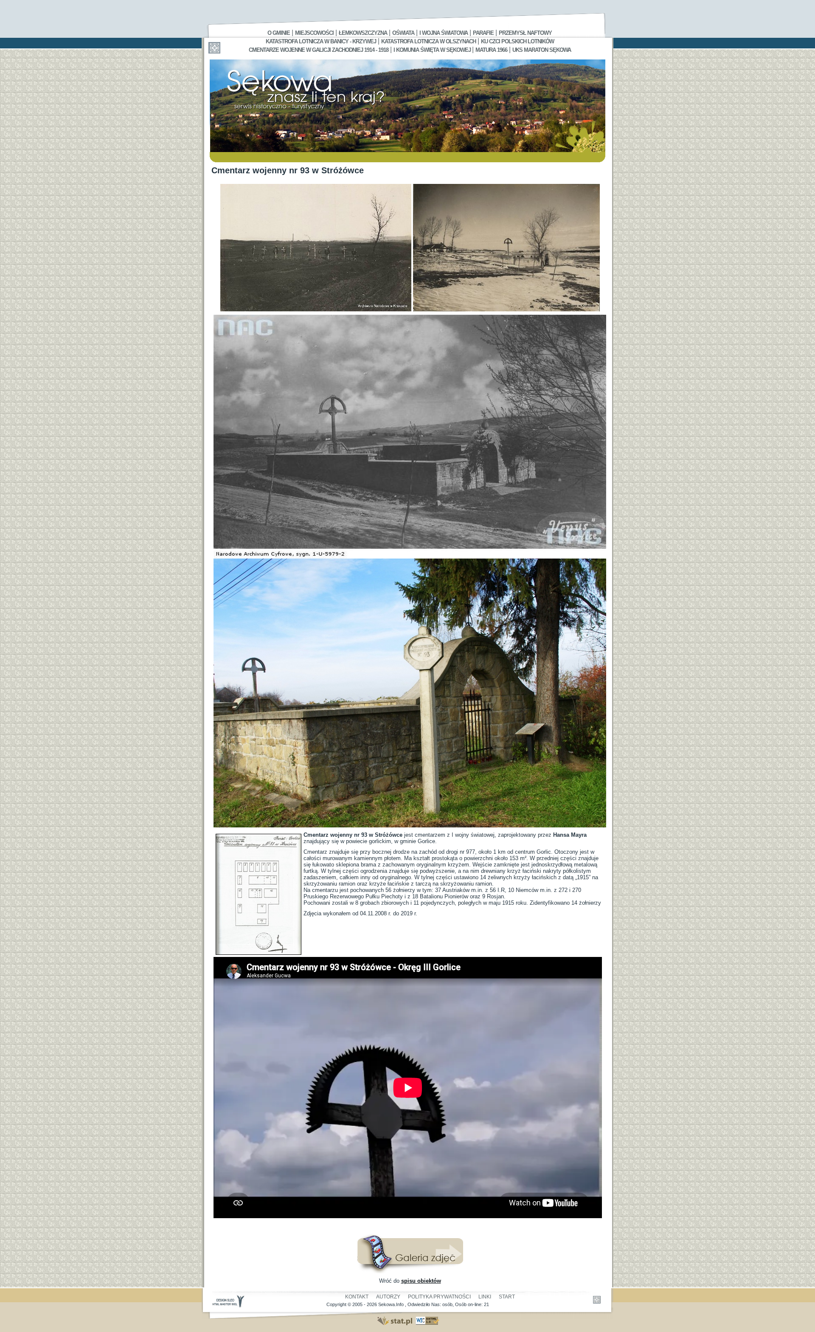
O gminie (278, 33)
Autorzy (388, 1297)
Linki (484, 1297)
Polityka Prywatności (439, 1297)
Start (507, 1297)
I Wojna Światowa (443, 33)
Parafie (483, 33)
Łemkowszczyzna (363, 33)
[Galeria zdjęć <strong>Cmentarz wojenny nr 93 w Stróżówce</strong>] (410, 1271)
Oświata (403, 33)
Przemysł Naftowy (525, 33)
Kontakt (356, 1297)
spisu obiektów (421, 1281)
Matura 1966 (491, 50)
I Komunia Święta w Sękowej (432, 50)
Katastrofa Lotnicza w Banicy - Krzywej (321, 41)
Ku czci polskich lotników (517, 41)
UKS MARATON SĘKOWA (541, 50)
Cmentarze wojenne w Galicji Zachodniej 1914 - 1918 (318, 50)
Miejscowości (314, 33)
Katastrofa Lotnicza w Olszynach (428, 41)
